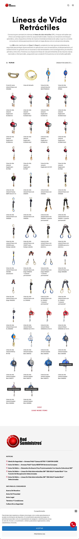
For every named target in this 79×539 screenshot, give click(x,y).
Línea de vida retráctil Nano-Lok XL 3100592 (28, 298)
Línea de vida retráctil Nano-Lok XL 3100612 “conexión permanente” (46, 300)
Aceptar (39, 528)
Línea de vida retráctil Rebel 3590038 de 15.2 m (63, 327)
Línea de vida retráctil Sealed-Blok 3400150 (45, 351)
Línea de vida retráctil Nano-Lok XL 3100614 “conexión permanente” (63, 300)
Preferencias (39, 534)
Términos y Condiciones (14, 501)
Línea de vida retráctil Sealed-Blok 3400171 (11, 376)
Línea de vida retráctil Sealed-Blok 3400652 (62, 376)
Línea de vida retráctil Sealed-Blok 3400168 (62, 351)
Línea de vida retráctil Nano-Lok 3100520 (46, 191)
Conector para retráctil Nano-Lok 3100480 (11, 87)
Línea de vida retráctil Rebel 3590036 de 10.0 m (46, 327)
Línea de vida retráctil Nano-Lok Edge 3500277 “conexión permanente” (46, 271)
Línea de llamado (28, 85)
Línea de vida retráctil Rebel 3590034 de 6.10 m (28, 327)
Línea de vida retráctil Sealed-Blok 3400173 (45, 376)
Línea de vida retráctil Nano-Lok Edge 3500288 (63, 270)
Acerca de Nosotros (13, 490)
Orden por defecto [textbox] (63, 63)
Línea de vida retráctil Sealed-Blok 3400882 (28, 401)
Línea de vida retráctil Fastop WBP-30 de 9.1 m (11, 191)
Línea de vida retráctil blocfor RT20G (62, 87)
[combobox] (60, 63)
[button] (76, 511)
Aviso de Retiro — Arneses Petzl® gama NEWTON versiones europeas (32, 465)
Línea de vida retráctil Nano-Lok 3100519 (28, 191)
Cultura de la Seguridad (14, 504)
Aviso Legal (10, 497)
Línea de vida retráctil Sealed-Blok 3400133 (28, 351)
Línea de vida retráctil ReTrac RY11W (10, 351)
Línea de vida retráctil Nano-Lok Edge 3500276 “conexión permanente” (28, 271)
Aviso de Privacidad (13, 494)
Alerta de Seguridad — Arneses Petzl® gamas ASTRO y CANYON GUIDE (33, 461)
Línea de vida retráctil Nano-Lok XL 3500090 (11, 327)
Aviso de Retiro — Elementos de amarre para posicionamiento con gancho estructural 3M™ (40, 468)
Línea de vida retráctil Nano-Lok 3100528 (11, 216)
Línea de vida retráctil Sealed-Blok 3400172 (28, 376)
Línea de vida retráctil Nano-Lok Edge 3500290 (11, 298)
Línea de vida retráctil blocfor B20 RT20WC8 (45, 87)
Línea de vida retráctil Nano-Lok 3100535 (28, 216)
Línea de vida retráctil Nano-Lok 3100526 (63, 191)
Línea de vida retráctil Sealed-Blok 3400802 (11, 401)
